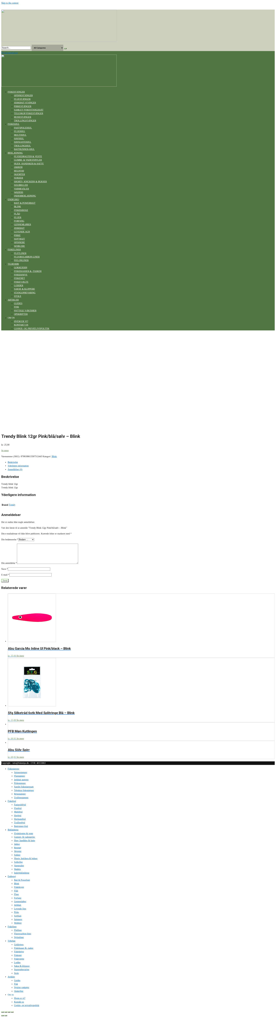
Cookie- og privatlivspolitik (31, 328)
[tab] (141, 462)
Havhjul (19, 138)
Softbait (19, 239)
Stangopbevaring (24, 293)
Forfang (19, 221)
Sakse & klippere (24, 289)
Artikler (13, 300)
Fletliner (20, 253)
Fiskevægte (21, 282)
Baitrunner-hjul (24, 149)
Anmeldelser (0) (15, 469)
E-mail (5, 575)
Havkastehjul (22, 142)
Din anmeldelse (9, 563)
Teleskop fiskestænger (28, 113)
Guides (18, 303)
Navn (4, 569)
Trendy (12, 505)
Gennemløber (22, 224)
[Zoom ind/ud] (12, 1012)
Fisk (16, 307)
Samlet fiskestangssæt (28, 110)
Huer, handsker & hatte (29, 163)
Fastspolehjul (23, 128)
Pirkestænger (22, 106)
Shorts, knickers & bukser (30, 181)
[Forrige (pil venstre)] (2, 1015)
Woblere (19, 246)
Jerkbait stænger (25, 102)
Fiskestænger (16, 92)
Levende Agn (22, 232)
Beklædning (15, 153)
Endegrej (13, 199)
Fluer (17, 217)
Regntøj (19, 171)
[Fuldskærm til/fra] (9, 1012)
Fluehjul (19, 131)
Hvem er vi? (21, 321)
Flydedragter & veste (28, 156)
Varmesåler (21, 189)
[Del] (5, 1012)
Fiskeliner (14, 249)
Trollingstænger (25, 120)
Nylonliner (21, 260)
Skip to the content (9, 3)
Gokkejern (20, 267)
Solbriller (21, 185)
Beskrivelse (13, 462)
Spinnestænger (23, 95)
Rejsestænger (22, 117)
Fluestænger (22, 99)
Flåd (17, 214)
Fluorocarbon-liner (27, 257)
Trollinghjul (22, 146)
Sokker (18, 178)
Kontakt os (21, 325)
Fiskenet (19, 278)
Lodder (18, 285)
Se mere (5, 450)
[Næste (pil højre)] (5, 1015)
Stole (17, 296)
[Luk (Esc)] (2, 1012)
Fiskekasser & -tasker (28, 271)
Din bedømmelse (9, 539)
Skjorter (19, 174)
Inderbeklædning (25, 196)
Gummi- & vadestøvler (28, 160)
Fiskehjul (13, 124)
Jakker (18, 167)
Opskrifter (21, 314)
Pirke (17, 235)
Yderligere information (18, 466)
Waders (18, 192)
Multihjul (20, 135)
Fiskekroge (21, 210)
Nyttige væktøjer (25, 310)
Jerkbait (19, 228)
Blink (17, 206)
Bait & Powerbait (24, 203)
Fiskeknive (20, 275)
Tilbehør (13, 264)
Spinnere (19, 242)
